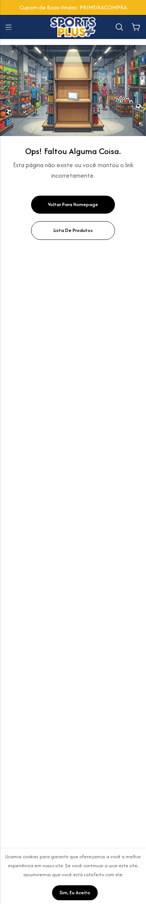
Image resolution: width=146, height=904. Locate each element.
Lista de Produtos (73, 230)
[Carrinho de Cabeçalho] (135, 27)
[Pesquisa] (119, 27)
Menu (9, 27)
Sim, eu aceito (75, 892)
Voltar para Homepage (73, 204)
